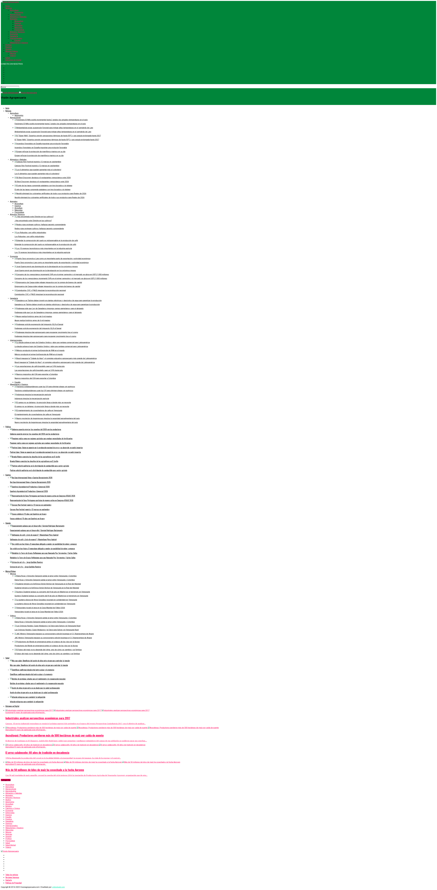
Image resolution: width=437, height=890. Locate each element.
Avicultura (18, 25)
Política (8, 45)
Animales (13, 19)
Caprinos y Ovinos (12, 808)
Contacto (8, 880)
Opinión (8, 49)
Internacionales (16, 38)
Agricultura (14, 10)
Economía (14, 34)
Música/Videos (11, 51)
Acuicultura (19, 21)
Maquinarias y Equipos (19, 43)
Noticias (8, 8)
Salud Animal (10, 845)
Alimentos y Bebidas (18, 17)
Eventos (8, 47)
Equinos (18, 23)
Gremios (8, 823)
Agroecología (15, 15)
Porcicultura (19, 30)
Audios (8, 800)
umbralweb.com (58, 887)
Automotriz (19, 12)
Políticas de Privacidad (13, 882)
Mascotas (19, 27)
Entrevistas (9, 813)
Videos (13, 56)
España (17, 40)
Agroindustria (10, 791)
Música (13, 53)
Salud (7, 58)
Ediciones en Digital (13, 60)
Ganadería (14, 36)
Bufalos (8, 806)
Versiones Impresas (12, 877)
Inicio (7, 6)
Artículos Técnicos (17, 32)
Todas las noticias (11, 874)
